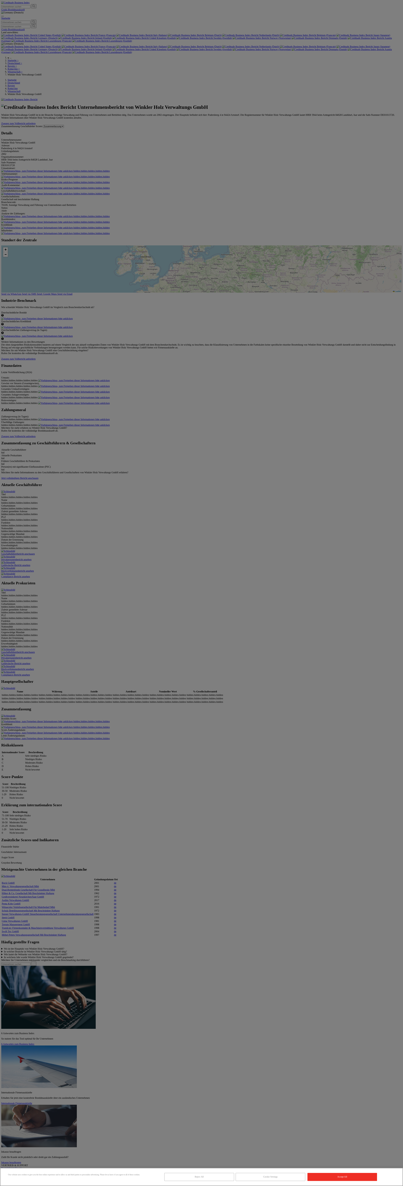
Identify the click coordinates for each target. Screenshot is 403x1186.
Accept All (342, 1177)
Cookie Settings (270, 1177)
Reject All (199, 1177)
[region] (201, 1177)
